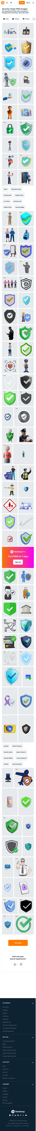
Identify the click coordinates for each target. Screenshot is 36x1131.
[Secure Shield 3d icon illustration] (10, 268)
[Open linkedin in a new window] (15, 1115)
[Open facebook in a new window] (10, 1115)
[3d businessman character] (10, 112)
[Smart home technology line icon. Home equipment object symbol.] (10, 625)
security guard (8, 752)
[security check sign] (26, 63)
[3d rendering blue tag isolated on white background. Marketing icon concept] (26, 235)
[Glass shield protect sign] (26, 625)
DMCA (4, 1044)
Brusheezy (6, 1007)
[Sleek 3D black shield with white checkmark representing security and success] (26, 382)
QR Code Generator (8, 1031)
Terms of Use (9, 1125)
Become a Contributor (9, 1078)
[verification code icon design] (26, 398)
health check (7, 207)
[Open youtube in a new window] (26, 1115)
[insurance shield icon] (12, 677)
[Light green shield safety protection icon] (10, 398)
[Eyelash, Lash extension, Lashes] (26, 522)
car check (7, 201)
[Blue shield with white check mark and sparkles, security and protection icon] (28, 826)
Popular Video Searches (9, 1056)
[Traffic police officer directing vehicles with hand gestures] (26, 473)
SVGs (7, 19)
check (5, 189)
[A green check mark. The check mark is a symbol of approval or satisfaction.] (26, 333)
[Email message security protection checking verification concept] (10, 728)
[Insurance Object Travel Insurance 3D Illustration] (26, 593)
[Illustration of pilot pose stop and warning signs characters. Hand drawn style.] (24, 867)
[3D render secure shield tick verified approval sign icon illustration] (26, 251)
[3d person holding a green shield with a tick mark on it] (10, 435)
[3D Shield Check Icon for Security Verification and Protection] (7, 417)
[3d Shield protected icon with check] (10, 522)
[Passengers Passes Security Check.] (10, 31)
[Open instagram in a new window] (12, 1115)
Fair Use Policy (25, 1125)
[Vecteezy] (2, 2)
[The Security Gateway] (26, 284)
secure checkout (21, 758)
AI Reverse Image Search (10, 1025)
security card (17, 201)
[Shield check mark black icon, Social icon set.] (10, 317)
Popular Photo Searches (9, 1053)
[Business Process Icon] (10, 505)
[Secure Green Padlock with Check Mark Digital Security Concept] (10, 129)
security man (7, 195)
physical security (16, 189)
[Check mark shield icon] (10, 609)
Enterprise (6, 1016)
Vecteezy (5, 1010)
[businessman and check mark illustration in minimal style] (10, 593)
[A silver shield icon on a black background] (24, 417)
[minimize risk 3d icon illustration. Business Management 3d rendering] (26, 576)
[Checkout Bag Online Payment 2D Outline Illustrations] (10, 658)
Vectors (17, 19)
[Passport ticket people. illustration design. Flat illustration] (26, 505)
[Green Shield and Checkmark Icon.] (10, 576)
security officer (8, 758)
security (6, 746)
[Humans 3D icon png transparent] (26, 268)
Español (5, 1091)
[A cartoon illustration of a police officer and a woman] (10, 235)
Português (5, 1094)
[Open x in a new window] (23, 1115)
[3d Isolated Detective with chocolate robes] (10, 219)
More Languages (7, 1103)
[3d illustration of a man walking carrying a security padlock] (10, 161)
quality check (19, 195)
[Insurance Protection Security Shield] (26, 145)
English (5, 1088)
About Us (5, 1072)
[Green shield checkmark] (26, 349)
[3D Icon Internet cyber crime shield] (26, 642)
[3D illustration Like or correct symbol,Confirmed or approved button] (26, 219)
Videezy (5, 1013)
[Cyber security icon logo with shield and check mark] (7, 867)
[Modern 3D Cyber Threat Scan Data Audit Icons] (10, 366)
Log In (28, 2)
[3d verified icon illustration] (26, 538)
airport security (17, 746)
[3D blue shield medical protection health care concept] (26, 300)
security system (17, 764)
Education (5, 1019)
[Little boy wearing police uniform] (10, 489)
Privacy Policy (17, 1125)
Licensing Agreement (9, 1041)
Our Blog (5, 1075)
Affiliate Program (7, 1047)
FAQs (4, 1066)
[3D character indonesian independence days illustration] (10, 145)
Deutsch (5, 1097)
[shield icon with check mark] (10, 382)
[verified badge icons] (26, 658)
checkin (6, 764)
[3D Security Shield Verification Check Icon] (26, 802)
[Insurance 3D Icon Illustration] (26, 609)
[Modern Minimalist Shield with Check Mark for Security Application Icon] (12, 847)
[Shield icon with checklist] (26, 906)
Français (5, 1100)
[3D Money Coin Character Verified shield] (10, 251)
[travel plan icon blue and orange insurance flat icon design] (24, 778)
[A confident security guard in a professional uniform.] (10, 349)
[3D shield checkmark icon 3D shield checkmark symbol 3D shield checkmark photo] (12, 826)
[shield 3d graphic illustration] (10, 906)
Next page (18, 943)
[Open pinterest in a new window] (18, 1115)
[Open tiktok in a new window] (20, 1115)
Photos (27, 19)
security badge (19, 207)
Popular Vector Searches (9, 1050)
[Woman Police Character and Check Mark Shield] (10, 80)
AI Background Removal (9, 1028)
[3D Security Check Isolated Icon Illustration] (10, 47)
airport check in (21, 752)
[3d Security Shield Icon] (10, 300)
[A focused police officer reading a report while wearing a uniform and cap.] (26, 435)
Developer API (7, 1022)
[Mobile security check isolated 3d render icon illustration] (24, 888)
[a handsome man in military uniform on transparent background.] (10, 333)
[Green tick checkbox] (24, 924)
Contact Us (6, 1069)
